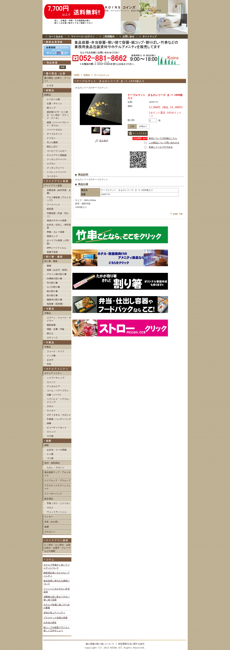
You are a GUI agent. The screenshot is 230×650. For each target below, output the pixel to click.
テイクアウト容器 (53, 185)
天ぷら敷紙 (52, 142)
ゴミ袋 (50, 458)
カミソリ (51, 382)
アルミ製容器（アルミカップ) (59, 199)
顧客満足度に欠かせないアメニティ (56, 574)
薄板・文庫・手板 (55, 329)
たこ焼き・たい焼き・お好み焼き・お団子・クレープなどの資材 (57, 548)
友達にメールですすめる (161, 147)
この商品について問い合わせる (164, 142)
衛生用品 (48, 498)
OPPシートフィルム (56, 248)
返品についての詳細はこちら (163, 138)
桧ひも (50, 333)
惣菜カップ (52, 236)
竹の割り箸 (52, 282)
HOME (76, 75)
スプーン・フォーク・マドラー (59, 319)
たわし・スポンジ (55, 467)
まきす (50, 360)
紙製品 (47, 94)
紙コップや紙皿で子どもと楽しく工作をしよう (56, 629)
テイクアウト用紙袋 (57, 155)
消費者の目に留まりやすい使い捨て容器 (56, 598)
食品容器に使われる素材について (56, 582)
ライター (51, 410)
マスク (50, 507)
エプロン (51, 163)
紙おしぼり (52, 146)
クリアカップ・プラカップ (57, 480)
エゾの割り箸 (53, 287)
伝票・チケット (54, 103)
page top (178, 214)
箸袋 (49, 265)
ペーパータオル (54, 129)
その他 (50, 436)
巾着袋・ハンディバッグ (59, 419)
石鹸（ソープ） (54, 395)
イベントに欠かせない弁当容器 (56, 590)
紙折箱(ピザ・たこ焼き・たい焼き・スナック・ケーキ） (58, 115)
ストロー (48, 516)
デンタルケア (53, 386)
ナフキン (51, 138)
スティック (52, 337)
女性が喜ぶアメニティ (54, 612)
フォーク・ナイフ (55, 351)
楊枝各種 (51, 325)
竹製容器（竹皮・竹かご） (58, 215)
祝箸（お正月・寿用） (58, 270)
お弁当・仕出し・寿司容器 (59, 226)
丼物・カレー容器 (55, 232)
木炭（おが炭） (52, 521)
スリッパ (51, 431)
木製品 (47, 313)
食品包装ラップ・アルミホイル (57, 474)
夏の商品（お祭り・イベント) (57, 79)
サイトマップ (149, 36)
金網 (46, 526)
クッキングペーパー (57, 159)
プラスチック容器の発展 (55, 617)
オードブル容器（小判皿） (58, 242)
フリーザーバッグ (53, 493)
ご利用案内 (108, 36)
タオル (50, 406)
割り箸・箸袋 (50, 261)
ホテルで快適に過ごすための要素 (56, 606)
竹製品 (47, 347)
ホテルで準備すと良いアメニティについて (56, 566)
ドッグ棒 (51, 355)
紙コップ (51, 107)
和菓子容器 (52, 252)
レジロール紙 (53, 99)
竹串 (49, 364)
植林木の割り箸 (54, 299)
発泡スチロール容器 (57, 220)
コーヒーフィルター (57, 151)
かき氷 (50, 85)
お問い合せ (128, 36)
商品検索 (52, 62)
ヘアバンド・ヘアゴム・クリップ (59, 400)
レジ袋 (50, 454)
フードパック (53, 204)
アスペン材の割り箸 (57, 274)
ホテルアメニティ (53, 373)
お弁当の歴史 (50, 622)
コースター (52, 176)
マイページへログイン (83, 36)
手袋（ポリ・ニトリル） (59, 503)
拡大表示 (103, 140)
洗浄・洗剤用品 (52, 463)
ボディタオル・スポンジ (59, 415)
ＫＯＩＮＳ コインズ (120, 7)
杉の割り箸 (52, 295)
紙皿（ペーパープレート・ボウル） (58, 124)
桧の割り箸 (52, 291)
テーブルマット (54, 134)
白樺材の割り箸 (54, 278)
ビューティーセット (57, 427)
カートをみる (56, 36)
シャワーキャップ (55, 377)
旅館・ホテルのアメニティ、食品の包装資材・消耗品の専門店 (133, 10)
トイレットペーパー (57, 172)
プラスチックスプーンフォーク (57, 487)
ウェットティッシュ (57, 512)
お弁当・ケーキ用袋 (57, 450)
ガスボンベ (49, 532)
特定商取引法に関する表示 (131, 644)
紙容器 (50, 209)
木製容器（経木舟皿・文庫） (59, 191)
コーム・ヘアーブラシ (58, 390)
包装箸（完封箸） (55, 304)
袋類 (46, 445)
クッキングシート (55, 168)
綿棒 (49, 423)
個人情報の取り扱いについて (100, 644)
